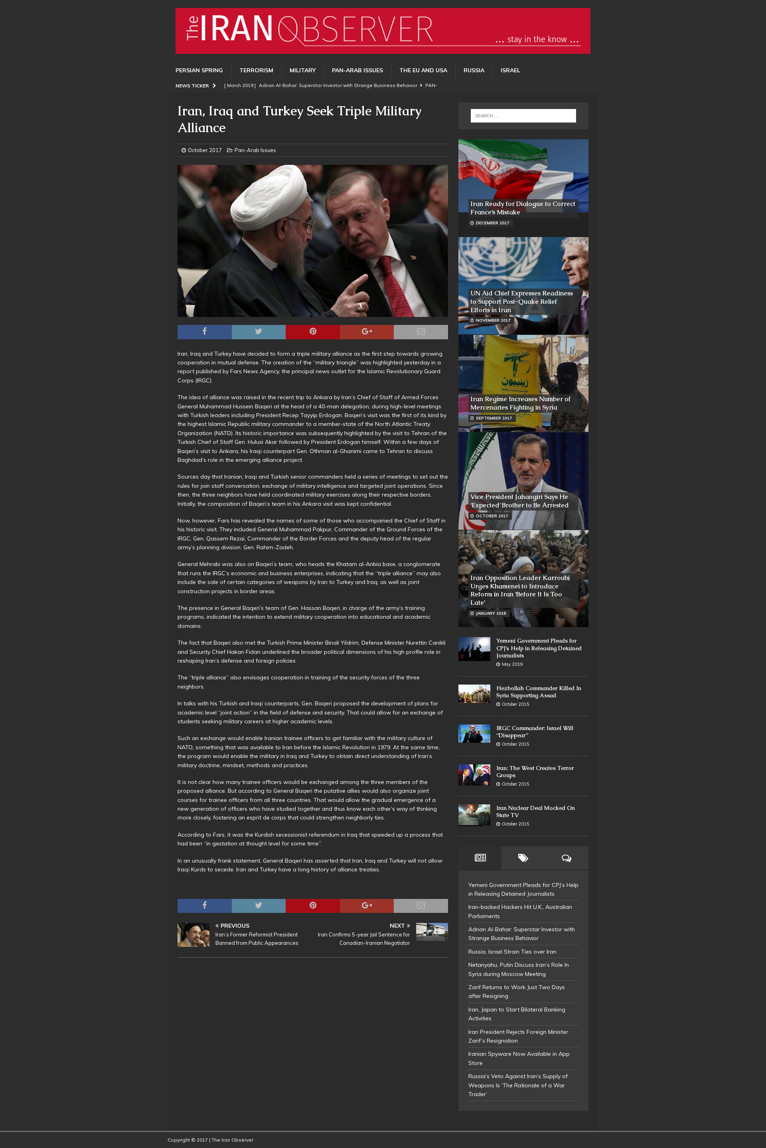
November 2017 (493, 320)
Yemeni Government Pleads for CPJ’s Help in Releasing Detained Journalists (539, 648)
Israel (510, 70)
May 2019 (512, 664)
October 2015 (515, 704)
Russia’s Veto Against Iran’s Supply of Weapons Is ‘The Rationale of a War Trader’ (518, 1085)
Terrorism (256, 70)
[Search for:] (523, 116)
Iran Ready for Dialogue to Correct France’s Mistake (522, 208)
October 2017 (205, 150)
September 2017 (494, 418)
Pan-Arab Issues (357, 70)
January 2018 (491, 613)
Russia (474, 70)
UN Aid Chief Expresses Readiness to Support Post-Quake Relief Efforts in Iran (521, 301)
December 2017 (492, 223)
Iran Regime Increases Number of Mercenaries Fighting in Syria (520, 403)
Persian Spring (199, 70)
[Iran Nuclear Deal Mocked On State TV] (474, 815)
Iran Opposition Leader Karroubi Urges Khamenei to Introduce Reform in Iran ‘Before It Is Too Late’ (520, 590)
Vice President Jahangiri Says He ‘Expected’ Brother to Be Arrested (519, 501)
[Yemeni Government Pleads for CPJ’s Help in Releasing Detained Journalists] (474, 649)
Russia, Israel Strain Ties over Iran (512, 951)
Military (303, 70)
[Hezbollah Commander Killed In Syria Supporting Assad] (474, 694)
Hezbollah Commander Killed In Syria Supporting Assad (538, 692)
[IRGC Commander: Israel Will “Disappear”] (474, 733)
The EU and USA (423, 70)
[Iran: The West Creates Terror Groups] (474, 775)
